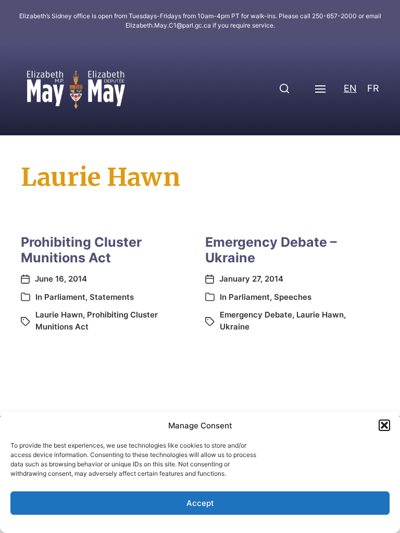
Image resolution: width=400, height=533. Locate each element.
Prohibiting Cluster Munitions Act (81, 249)
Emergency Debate (256, 315)
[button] (384, 425)
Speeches (292, 297)
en (350, 88)
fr (373, 88)
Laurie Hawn (59, 315)
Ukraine (234, 327)
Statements (112, 297)
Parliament (64, 297)
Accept (200, 503)
